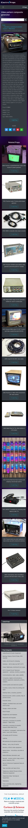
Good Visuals (6, 711)
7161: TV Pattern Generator (14, 610)
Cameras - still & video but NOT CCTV (13, 664)
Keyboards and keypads (9, 717)
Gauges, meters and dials (9, 708)
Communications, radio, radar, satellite (13, 675)
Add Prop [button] (14, 171)
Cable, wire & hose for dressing (11, 661)
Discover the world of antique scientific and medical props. (14, 811)
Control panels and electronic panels (13, 684)
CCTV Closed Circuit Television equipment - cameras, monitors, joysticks (14, 671)
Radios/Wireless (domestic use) (11, 755)
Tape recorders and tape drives (11, 768)
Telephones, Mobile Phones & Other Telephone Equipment (12, 772)
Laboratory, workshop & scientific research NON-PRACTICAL (12, 726)
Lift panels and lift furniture (10, 735)
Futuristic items (7, 700)
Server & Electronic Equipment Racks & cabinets (13, 764)
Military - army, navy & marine (11, 744)
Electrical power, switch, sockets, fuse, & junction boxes (14, 696)
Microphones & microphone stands (12, 741)
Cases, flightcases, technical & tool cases (14, 667)
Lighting (5, 738)
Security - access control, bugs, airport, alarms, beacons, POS (13, 759)
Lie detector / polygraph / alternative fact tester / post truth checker (14, 731)
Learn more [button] (5, 821)
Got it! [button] (4, 825)
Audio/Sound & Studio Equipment (12, 653)
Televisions (6, 781)
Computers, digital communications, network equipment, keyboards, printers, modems (14, 679)
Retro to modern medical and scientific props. (14, 802)
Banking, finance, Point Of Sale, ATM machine (12, 657)
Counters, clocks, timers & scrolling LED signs (13, 688)
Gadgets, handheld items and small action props (12, 704)
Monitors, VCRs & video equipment (12, 747)
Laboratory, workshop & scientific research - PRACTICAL (12, 721)
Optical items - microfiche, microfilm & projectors (13, 751)
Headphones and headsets (10, 714)
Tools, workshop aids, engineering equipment (12, 784)
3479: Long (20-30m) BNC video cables (14, 358)
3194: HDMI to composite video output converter (14, 230)
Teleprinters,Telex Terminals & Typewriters (11, 777)
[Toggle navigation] (3, 7)
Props (24, 7)
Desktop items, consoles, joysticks (12, 692)
